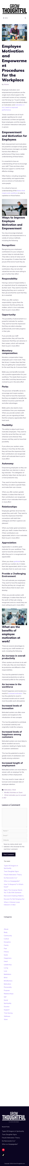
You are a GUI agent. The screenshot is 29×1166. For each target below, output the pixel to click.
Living (6, 968)
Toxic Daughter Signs (11, 871)
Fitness (6, 952)
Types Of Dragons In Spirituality (13, 1131)
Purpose (7, 990)
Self (5, 997)
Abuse (6, 929)
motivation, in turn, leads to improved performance (13, 107)
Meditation (7, 974)
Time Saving (8, 1013)
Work (14, 790)
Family (6, 945)
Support (6, 1010)
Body (5, 932)
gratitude (17, 561)
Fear (5, 948)
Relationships (8, 994)
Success (6, 1006)
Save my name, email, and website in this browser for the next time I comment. (14, 846)
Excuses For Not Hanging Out (14, 899)
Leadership (8, 965)
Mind (5, 977)
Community (8, 936)
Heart (6, 961)
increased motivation (15, 693)
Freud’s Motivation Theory (13, 875)
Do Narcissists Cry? (10, 878)
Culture (6, 939)
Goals (6, 955)
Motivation (8, 790)
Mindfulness (8, 981)
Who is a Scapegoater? (12, 881)
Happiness (7, 958)
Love (5, 971)
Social (6, 1000)
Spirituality (7, 1003)
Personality (8, 987)
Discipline (7, 942)
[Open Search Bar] (25, 18)
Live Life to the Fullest (14, 1121)
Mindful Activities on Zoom (13, 792)
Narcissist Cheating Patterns (14, 896)
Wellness (7, 1016)
